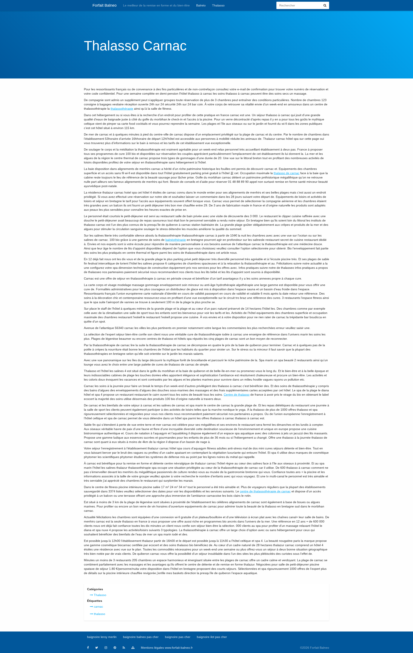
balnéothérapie (175, 239)
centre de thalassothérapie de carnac (265, 491)
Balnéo (201, 5)
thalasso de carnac (286, 173)
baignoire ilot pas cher (212, 637)
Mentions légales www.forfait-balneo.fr (167, 647)
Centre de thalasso (237, 394)
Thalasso (218, 5)
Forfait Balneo (104, 5)
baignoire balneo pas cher (141, 637)
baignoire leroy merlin (102, 637)
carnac (98, 606)
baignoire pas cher (177, 637)
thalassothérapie (122, 108)
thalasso (99, 614)
